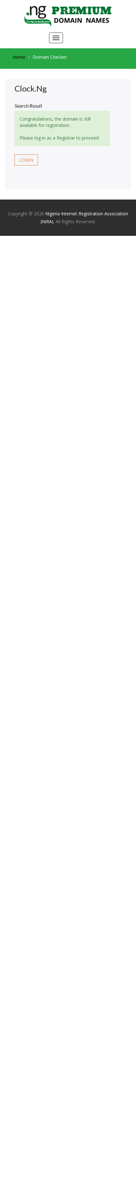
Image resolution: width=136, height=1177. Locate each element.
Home (19, 57)
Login (26, 160)
